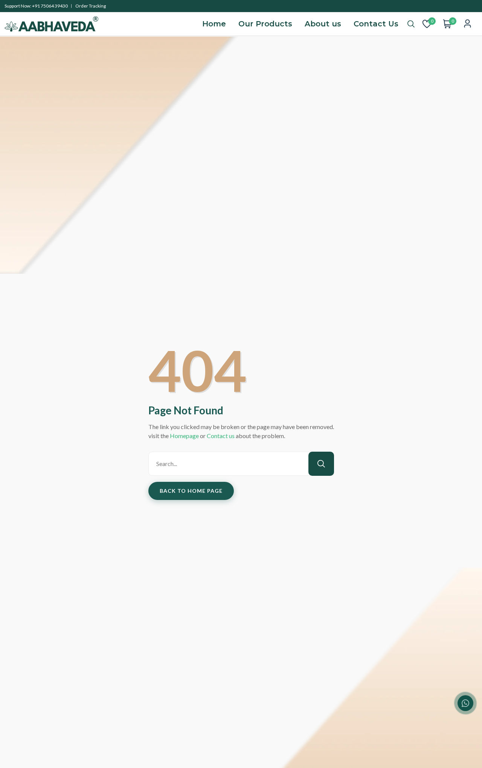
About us (323, 24)
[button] (411, 24)
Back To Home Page (191, 490)
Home (214, 24)
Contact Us (376, 24)
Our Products (265, 24)
